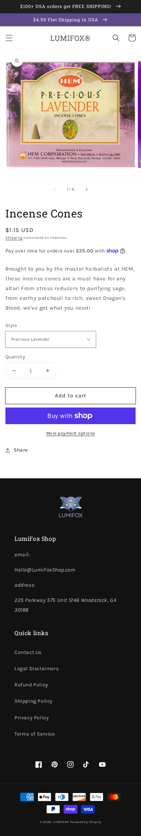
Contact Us (28, 652)
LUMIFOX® (61, 822)
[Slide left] (55, 189)
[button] (9, 38)
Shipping (14, 238)
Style (11, 325)
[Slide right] (86, 189)
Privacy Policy (31, 718)
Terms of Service (34, 734)
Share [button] (21, 450)
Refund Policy (31, 685)
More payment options (70, 433)
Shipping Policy (33, 701)
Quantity (15, 356)
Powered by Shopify (86, 822)
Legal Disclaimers (36, 668)
